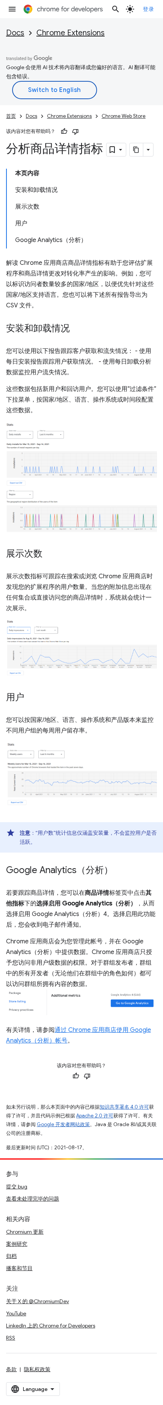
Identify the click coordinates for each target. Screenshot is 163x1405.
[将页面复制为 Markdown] (136, 149)
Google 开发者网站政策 (63, 1124)
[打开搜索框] (115, 9)
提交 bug (16, 1186)
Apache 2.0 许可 (94, 1115)
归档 (11, 1256)
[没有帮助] (75, 131)
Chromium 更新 (25, 1231)
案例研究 (16, 1243)
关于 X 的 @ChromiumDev (37, 1301)
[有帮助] (64, 131)
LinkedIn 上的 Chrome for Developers (50, 1325)
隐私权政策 (37, 1369)
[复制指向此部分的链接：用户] (31, 697)
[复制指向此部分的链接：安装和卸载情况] (77, 329)
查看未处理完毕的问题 (32, 1198)
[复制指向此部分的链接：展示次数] (50, 554)
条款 (11, 1369)
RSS (10, 1337)
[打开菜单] (12, 9)
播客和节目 (19, 1268)
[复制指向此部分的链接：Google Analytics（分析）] (120, 870)
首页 (11, 116)
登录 (148, 9)
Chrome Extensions (70, 33)
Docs (15, 33)
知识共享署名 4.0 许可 (124, 1107)
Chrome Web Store (124, 116)
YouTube (16, 1313)
